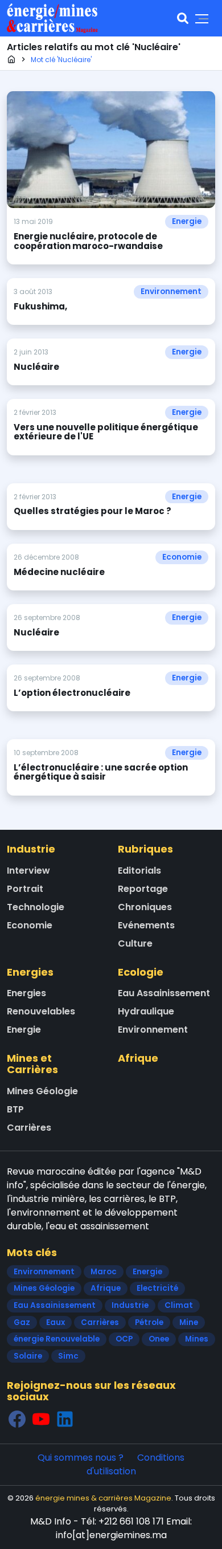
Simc (68, 1356)
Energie (187, 221)
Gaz (22, 1322)
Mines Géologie (42, 1091)
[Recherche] (182, 18)
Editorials (139, 870)
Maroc (104, 1271)
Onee (159, 1339)
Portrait (25, 888)
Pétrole (149, 1322)
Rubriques (145, 849)
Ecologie (140, 972)
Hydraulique (146, 1011)
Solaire (28, 1356)
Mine (188, 1322)
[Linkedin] (65, 1418)
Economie (182, 557)
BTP (15, 1109)
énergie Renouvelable (57, 1339)
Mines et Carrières (32, 1064)
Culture (135, 943)
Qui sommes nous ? (81, 1457)
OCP (124, 1339)
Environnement (171, 291)
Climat (179, 1305)
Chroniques (145, 907)
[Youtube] (41, 1418)
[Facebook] (17, 1418)
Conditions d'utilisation (136, 1464)
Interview (28, 870)
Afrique (138, 1058)
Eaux (55, 1322)
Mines (196, 1339)
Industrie (31, 849)
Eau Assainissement (164, 993)
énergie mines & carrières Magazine (103, 1498)
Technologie (35, 907)
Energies (30, 972)
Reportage (143, 888)
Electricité (157, 1288)
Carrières (29, 1127)
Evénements (146, 925)
